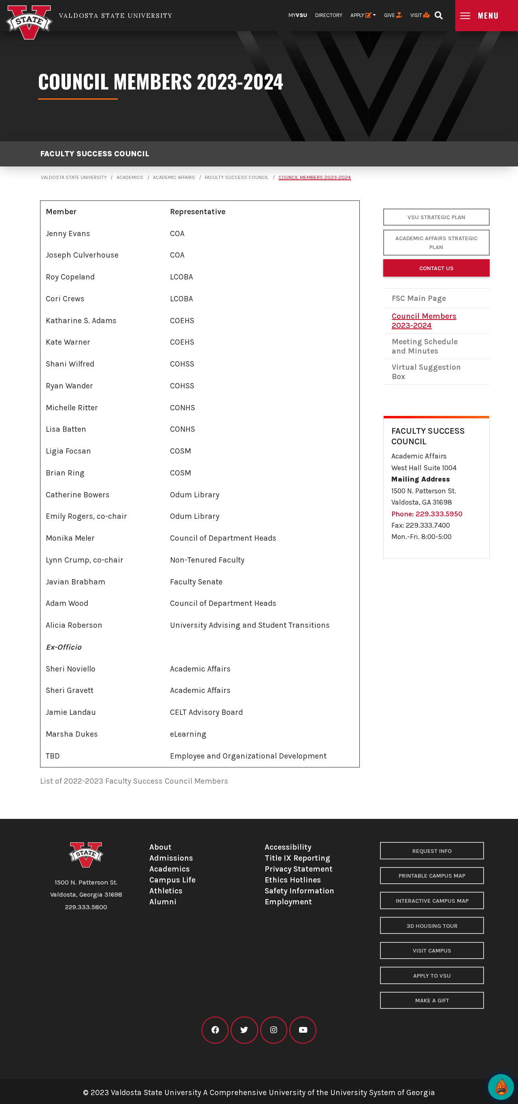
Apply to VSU (432, 975)
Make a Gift (432, 1000)
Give (390, 15)
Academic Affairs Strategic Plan (436, 243)
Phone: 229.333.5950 (427, 514)
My (298, 15)
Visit (416, 15)
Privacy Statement (299, 869)
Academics (130, 177)
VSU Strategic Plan (436, 217)
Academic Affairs (174, 177)
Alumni (162, 902)
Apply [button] (357, 15)
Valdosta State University (74, 177)
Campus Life (172, 880)
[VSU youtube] (302, 1030)
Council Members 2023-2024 (314, 177)
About (160, 847)
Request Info (432, 851)
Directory (328, 15)
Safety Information (299, 891)
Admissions (171, 858)
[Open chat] (501, 1087)
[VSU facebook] (215, 1030)
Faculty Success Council (94, 154)
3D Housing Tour (432, 926)
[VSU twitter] (244, 1030)
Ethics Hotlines (293, 880)
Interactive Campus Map (432, 900)
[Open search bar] (438, 13)
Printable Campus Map (432, 875)
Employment (288, 902)
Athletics (166, 891)
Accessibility (288, 847)
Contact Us (436, 268)
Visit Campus (432, 950)
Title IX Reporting (297, 858)
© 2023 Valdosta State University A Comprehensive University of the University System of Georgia (259, 1092)
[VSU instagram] (273, 1030)
